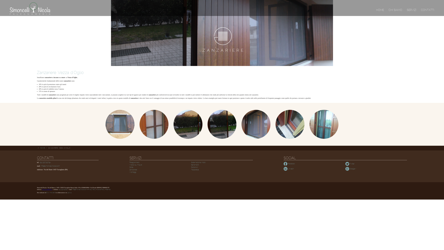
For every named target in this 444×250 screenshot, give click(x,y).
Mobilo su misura (136, 165)
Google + (352, 169)
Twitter (351, 164)
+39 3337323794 (45, 162)
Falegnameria (134, 162)
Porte (131, 167)
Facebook (291, 164)
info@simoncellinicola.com (50, 166)
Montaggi (133, 172)
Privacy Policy (92, 189)
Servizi (411, 10)
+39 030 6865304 (47, 189)
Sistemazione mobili (198, 162)
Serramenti (195, 165)
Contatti (427, 10)
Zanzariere (133, 170)
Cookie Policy (101, 189)
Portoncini (194, 167)
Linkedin (290, 169)
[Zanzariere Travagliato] (324, 124)
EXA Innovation (50, 192)
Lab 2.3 (70, 192)
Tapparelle (195, 170)
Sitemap (108, 189)
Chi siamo (395, 10)
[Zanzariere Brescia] (120, 124)
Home (380, 10)
